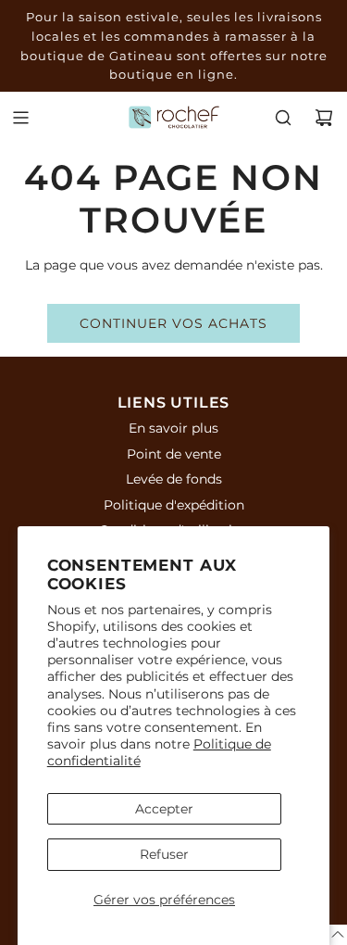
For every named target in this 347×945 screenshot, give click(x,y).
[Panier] (324, 117)
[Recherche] (283, 117)
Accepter (164, 808)
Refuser (164, 854)
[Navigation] (20, 117)
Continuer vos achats (173, 323)
